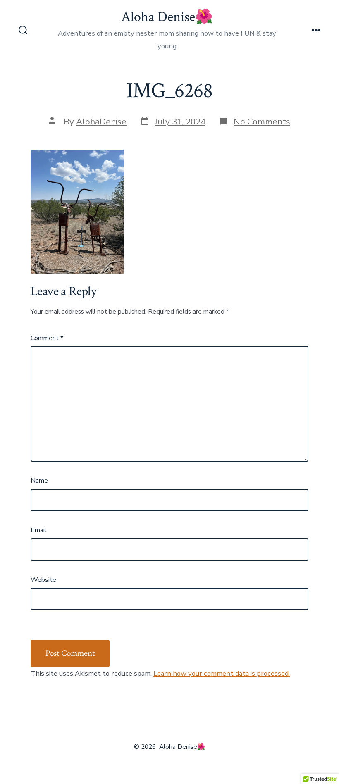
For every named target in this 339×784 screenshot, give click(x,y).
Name (39, 480)
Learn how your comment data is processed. (221, 673)
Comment (47, 338)
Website (43, 579)
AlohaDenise (101, 121)
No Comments (262, 121)
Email (39, 530)
